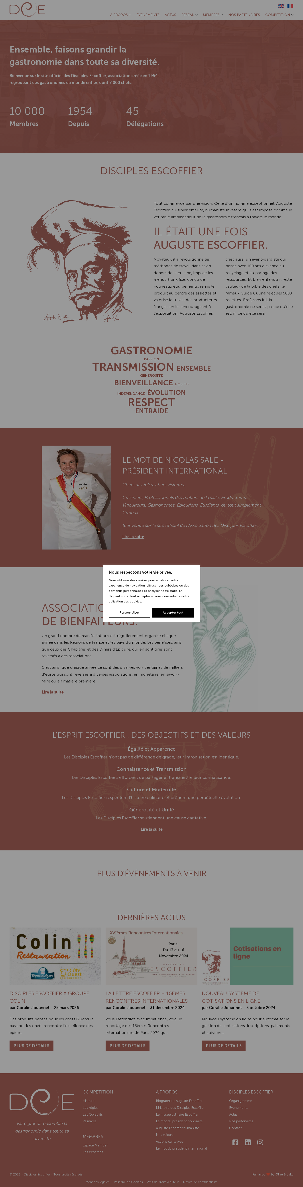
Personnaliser (129, 612)
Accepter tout (173, 612)
